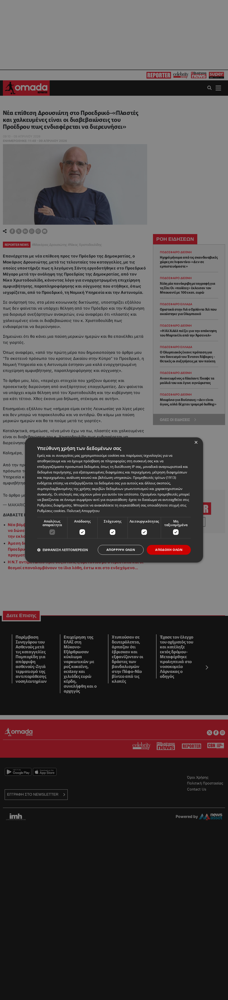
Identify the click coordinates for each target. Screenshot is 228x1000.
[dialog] (114, 499)
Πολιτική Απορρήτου (83, 510)
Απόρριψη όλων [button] (120, 550)
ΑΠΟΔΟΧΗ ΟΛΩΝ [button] (168, 550)
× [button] (195, 442)
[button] (62, 549)
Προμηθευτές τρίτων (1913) (154, 477)
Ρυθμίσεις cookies (51, 510)
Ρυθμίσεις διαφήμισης (54, 505)
